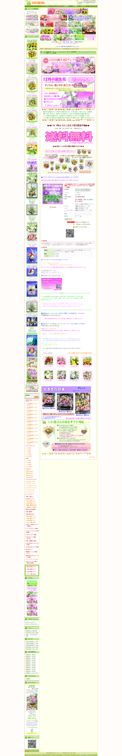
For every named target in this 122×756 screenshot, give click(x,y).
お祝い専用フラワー (31, 501)
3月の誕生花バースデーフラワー (32, 411)
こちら (35, 12)
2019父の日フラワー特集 (32, 547)
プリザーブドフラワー (31, 479)
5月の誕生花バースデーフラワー (32, 418)
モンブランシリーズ (31, 487)
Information (31, 675)
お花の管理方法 (32, 651)
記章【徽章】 (29, 511)
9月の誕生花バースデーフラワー (32, 432)
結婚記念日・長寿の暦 (31, 630)
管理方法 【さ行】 (31, 658)
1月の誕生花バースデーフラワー (32, 404)
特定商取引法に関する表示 (69, 753)
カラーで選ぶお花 (31, 522)
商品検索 (27, 395)
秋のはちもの (30, 475)
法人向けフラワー (30, 498)
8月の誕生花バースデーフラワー (32, 429)
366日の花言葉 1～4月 (32, 641)
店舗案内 (28, 678)
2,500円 (29, 448)
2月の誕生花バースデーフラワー (32, 408)
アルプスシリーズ (31, 483)
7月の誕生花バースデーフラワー (32, 425)
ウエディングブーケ (30, 622)
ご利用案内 (75, 6)
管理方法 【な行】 (31, 662)
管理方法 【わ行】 (31, 671)
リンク (29, 628)
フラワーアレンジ (30, 445)
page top (92, 456)
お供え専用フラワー (31, 503)
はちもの (28, 469)
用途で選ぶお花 (30, 514)
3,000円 (29, 450)
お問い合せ (83, 6)
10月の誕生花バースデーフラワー (33, 436)
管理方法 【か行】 (31, 656)
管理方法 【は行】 (31, 663)
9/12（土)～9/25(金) (32, 559)
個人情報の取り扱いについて (54, 753)
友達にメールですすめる (81, 226)
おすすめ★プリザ (31, 481)
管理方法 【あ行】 (31, 654)
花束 (27, 458)
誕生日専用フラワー (31, 516)
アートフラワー (30, 494)
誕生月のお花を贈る (31, 509)
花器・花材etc (30, 496)
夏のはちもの (30, 473)
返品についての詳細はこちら (82, 222)
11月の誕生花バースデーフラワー (33, 439)
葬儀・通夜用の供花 (31, 505)
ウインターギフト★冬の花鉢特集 (32, 531)
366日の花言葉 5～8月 (32, 643)
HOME (41, 48)
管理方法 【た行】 (31, 660)
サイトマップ (92, 6)
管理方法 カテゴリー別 (32, 673)
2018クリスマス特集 (31, 534)
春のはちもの (30, 471)
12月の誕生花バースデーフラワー (33, 443)
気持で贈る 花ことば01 (32, 649)
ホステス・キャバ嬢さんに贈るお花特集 (32, 562)
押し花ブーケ (29, 549)
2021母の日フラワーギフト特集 (32, 544)
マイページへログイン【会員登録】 (60, 6)
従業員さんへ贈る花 (31, 507)
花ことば (30, 638)
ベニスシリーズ (30, 491)
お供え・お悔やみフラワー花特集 (32, 525)
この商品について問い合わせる (82, 224)
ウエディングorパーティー (31, 624)
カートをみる (45, 6)
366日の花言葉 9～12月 (32, 645)
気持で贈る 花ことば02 (32, 647)
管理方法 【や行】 (31, 667)
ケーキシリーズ (30, 489)
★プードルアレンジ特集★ (32, 528)
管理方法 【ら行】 (31, 669)
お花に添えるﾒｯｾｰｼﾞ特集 (32, 632)
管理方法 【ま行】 (31, 665)
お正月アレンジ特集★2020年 (31, 537)
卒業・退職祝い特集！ (31, 540)
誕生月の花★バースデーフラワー (32, 400)
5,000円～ (29, 454)
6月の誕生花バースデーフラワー (32, 422)
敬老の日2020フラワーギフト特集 (32, 556)
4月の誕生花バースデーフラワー (32, 415)
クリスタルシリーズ (31, 485)
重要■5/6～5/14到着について (32, 552)
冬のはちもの (30, 477)
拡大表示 (54, 207)
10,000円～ (30, 456)
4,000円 (29, 452)
